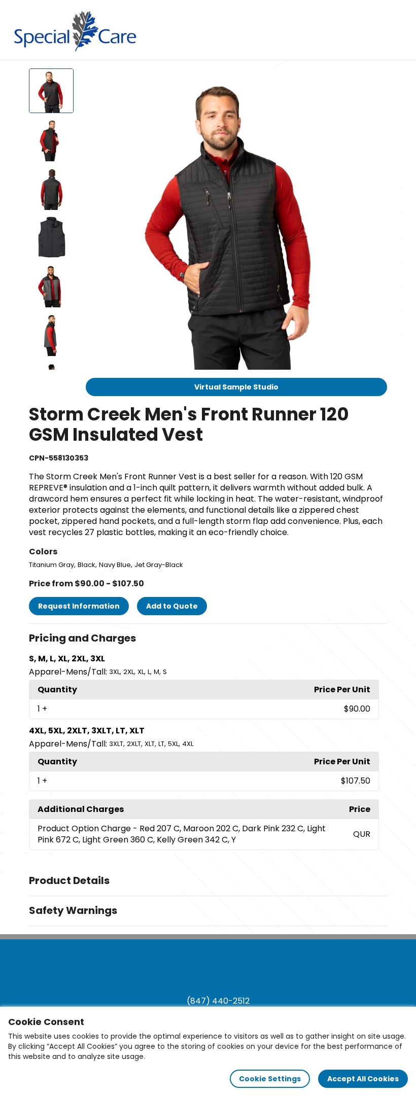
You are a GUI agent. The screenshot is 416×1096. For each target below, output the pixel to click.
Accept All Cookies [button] (363, 1079)
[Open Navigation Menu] (399, 30)
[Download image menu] (374, 82)
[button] (208, 638)
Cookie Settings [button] (270, 1079)
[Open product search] (377, 30)
